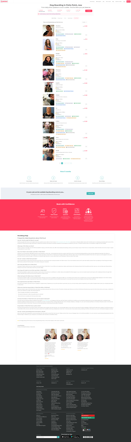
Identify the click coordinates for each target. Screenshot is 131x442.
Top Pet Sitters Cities (55, 426)
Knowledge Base (84, 419)
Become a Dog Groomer (71, 419)
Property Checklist (55, 418)
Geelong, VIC (69, 371)
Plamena (58, 70)
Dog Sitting (38, 391)
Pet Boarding (39, 392)
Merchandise (69, 425)
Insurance (53, 421)
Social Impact (39, 419)
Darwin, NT (83, 382)
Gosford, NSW (39, 375)
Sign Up (128, 1)
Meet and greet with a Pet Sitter (63, 242)
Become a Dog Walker (71, 416)
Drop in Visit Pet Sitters (71, 404)
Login (124, 1)
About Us (38, 415)
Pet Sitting (38, 394)
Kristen (57, 95)
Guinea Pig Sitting (40, 408)
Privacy (82, 421)
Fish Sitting (38, 410)
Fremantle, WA (69, 384)
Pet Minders (83, 400)
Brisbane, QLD (54, 369)
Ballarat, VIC (68, 372)
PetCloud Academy (70, 426)
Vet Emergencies (69, 429)
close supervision (46, 300)
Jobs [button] (103, 1)
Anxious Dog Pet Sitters (71, 407)
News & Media (39, 422)
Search (89, 10)
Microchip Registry (55, 429)
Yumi (57, 137)
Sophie (57, 83)
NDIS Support (98, 1)
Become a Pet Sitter (70, 415)
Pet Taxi (53, 404)
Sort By (84, 22)
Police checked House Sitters (72, 400)
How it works (108, 1)
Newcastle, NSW (39, 372)
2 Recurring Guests (69, 61)
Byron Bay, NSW (39, 371)
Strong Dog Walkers (70, 395)
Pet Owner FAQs (54, 419)
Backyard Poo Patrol (55, 392)
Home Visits (38, 403)
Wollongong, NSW (40, 374)
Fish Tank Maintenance (56, 395)
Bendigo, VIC (69, 374)
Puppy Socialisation (55, 398)
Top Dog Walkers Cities (56, 428)
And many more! (40, 386)
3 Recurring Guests (69, 47)
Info (86, 34)
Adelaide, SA (54, 382)
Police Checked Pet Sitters (71, 406)
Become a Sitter (119, 1)
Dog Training (54, 400)
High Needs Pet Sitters (71, 391)
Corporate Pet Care (55, 391)
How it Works (39, 418)
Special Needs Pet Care (56, 407)
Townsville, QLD (54, 375)
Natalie (57, 53)
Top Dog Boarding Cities (56, 425)
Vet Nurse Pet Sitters (70, 398)
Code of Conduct (69, 424)
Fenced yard (77, 47)
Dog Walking (39, 395)
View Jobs (68, 421)
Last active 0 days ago (61, 147)
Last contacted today (71, 79)
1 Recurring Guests (69, 103)
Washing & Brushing (55, 403)
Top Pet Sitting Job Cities (71, 422)
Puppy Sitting (39, 407)
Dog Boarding (39, 406)
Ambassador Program (71, 431)
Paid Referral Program (41, 425)
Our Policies (83, 422)
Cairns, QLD (53, 378)
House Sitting (39, 397)
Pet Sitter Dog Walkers (86, 404)
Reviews (38, 424)
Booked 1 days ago (60, 63)
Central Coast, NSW (40, 377)
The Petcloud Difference (41, 416)
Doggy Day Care (39, 398)
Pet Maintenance (55, 406)
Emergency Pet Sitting (86, 392)
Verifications (54, 422)
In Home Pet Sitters (85, 391)
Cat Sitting (38, 400)
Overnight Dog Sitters (86, 394)
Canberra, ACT (84, 369)
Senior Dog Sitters (70, 401)
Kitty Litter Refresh (55, 394)
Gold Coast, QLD (54, 371)
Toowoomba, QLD (55, 374)
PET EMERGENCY (85, 415)
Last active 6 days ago (61, 50)
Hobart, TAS (38, 382)
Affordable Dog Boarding (86, 403)
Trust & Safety (39, 421)
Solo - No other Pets (85, 395)
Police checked (60, 48)
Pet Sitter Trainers (85, 406)
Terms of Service (84, 424)
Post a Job (90, 193)
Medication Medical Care (71, 392)
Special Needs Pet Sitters (86, 398)
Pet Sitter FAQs (69, 428)
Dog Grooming (39, 401)
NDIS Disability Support (56, 408)
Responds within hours (61, 66)
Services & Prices (54, 415)
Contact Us (83, 426)
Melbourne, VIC (69, 369)
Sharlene (58, 26)
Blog (113, 1)
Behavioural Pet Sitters (86, 397)
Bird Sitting (53, 401)
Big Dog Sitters (69, 394)
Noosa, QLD (53, 372)
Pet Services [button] (92, 1)
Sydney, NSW (39, 369)
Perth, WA (68, 382)
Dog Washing (54, 397)
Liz (56, 108)
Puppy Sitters (69, 403)
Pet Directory (54, 424)
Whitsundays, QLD (55, 377)
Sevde (57, 150)
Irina (57, 39)
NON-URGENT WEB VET (86, 417)
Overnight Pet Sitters (70, 397)
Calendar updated (60, 47)
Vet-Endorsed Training (61, 35)
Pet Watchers (84, 401)
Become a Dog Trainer (71, 418)
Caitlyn (57, 121)
